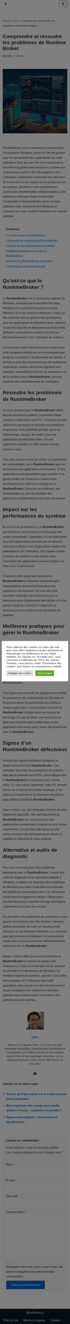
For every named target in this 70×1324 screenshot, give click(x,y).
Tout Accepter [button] (45, 673)
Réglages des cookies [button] (19, 673)
